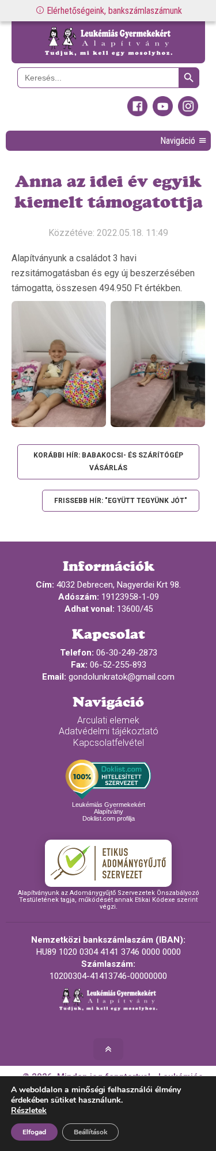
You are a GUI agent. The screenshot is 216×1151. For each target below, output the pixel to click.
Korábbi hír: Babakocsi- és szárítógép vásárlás (108, 461)
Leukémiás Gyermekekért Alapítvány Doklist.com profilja (108, 811)
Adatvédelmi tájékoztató (108, 731)
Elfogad (34, 1132)
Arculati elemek (108, 720)
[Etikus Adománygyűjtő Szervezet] (108, 863)
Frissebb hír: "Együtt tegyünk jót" (120, 501)
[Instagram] (188, 113)
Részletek (29, 1111)
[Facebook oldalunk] (137, 113)
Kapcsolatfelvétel (108, 742)
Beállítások (90, 1132)
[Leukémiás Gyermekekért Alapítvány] (108, 42)
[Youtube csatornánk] (162, 113)
